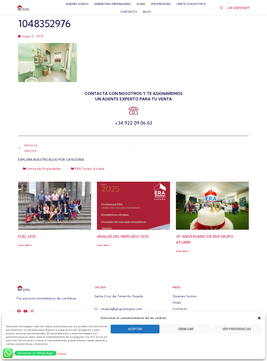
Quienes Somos (77, 4)
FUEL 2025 (27, 236)
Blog (147, 11)
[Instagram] (32, 311)
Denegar (185, 329)
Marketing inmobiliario (112, 4)
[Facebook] (19, 311)
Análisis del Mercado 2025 (123, 236)
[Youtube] (25, 311)
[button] (259, 318)
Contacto (128, 11)
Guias (141, 4)
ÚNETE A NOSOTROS (191, 4)
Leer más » (25, 245)
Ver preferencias (236, 329)
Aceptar (135, 329)
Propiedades (161, 4)
